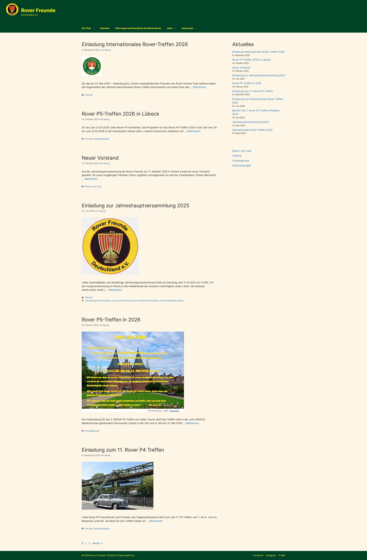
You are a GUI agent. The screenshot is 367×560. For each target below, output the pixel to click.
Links (169, 28)
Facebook (258, 555)
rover (113, 300)
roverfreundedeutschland (171, 300)
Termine (89, 95)
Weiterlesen (199, 87)
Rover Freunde (38, 10)
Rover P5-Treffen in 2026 (111, 320)
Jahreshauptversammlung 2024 (250, 122)
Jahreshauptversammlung (97, 300)
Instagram (271, 555)
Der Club (86, 28)
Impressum (187, 28)
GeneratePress (126, 555)
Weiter (97, 543)
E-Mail (282, 555)
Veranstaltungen (101, 139)
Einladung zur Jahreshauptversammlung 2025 (135, 205)
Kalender (105, 28)
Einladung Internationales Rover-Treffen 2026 (135, 44)
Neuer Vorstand (100, 158)
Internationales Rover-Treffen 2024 (252, 129)
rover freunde (123, 300)
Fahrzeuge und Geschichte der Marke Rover (138, 28)
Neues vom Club (93, 186)
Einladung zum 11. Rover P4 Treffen (123, 450)
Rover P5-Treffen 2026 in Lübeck (120, 114)
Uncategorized (92, 431)
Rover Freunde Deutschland (144, 300)
